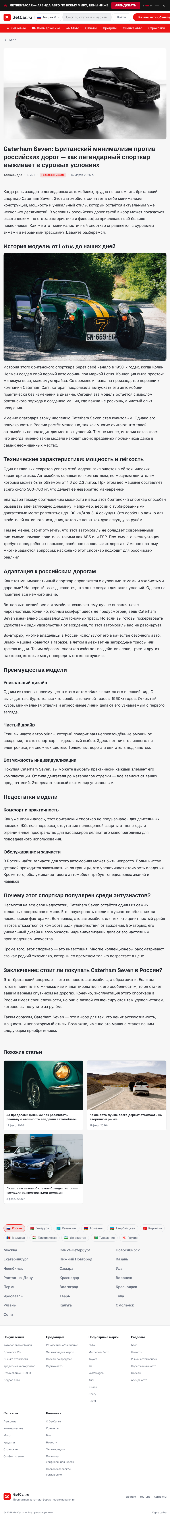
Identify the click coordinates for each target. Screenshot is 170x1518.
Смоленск (125, 1305)
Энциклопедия (55, 1449)
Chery (92, 1394)
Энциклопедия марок (60, 1352)
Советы (136, 1373)
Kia (91, 1366)
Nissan (93, 1387)
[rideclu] (143, 5)
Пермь (9, 1287)
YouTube (145, 1496)
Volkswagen (96, 1373)
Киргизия (152, 1228)
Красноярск (126, 1287)
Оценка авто (132, 28)
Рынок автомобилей (144, 1359)
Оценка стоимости (16, 1359)
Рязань (10, 1305)
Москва (10, 1250)
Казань (122, 1259)
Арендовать (125, 5)
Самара (66, 1268)
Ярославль (13, 1296)
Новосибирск (128, 1250)
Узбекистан (75, 1238)
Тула (120, 1296)
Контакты (52, 1428)
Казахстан (66, 1228)
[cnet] (151, 5)
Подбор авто (12, 1380)
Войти (121, 17)
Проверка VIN (12, 1352)
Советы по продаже (59, 1359)
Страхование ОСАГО (17, 1373)
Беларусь (39, 1228)
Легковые (18, 28)
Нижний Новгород (76, 1259)
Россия (14, 1228)
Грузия (129, 1238)
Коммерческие (48, 28)
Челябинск (13, 1268)
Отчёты (91, 28)
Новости (136, 1352)
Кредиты (110, 28)
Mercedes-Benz (99, 1352)
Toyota (93, 1359)
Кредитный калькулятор (19, 1366)
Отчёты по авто (14, 1456)
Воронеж (124, 1277)
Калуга (66, 1305)
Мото (75, 28)
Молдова (15, 1238)
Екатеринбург (16, 1259)
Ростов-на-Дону (18, 1277)
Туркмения (104, 1238)
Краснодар (69, 1277)
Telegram (130, 1496)
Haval (92, 1401)
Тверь (65, 1296)
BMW (92, 1345)
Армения (93, 1228)
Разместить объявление (62, 1345)
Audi (91, 1380)
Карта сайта (159, 1512)
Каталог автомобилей (18, 1345)
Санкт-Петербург (75, 1250)
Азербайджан (122, 1228)
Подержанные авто (143, 1366)
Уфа (119, 1268)
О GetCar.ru (53, 1421)
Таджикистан (44, 1238)
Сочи (8, 1314)
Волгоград (69, 1287)
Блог (12, 40)
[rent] (147, 5)
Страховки (156, 28)
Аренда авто (139, 1380)
